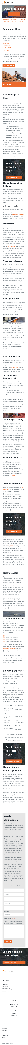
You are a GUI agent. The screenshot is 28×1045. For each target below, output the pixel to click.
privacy (12, 1043)
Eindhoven (4, 1028)
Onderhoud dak (5, 991)
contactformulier (11, 246)
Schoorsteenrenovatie (7, 990)
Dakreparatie (5, 986)
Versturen (8, 941)
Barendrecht (5, 1035)
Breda (14, 1008)
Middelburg (14, 1015)
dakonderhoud (14, 367)
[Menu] (25, 2)
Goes (14, 1011)
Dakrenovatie (10, 21)
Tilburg (14, 1010)
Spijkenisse (4, 1030)
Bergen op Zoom (14, 1004)
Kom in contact (12, 475)
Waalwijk (4, 1037)
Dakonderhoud (13, 19)
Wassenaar (4, 1033)
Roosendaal (14, 1006)
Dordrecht (14, 1013)
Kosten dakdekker (19, 21)
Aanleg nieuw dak (7, 47)
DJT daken (11, 545)
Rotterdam (4, 1032)
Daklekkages (6, 19)
